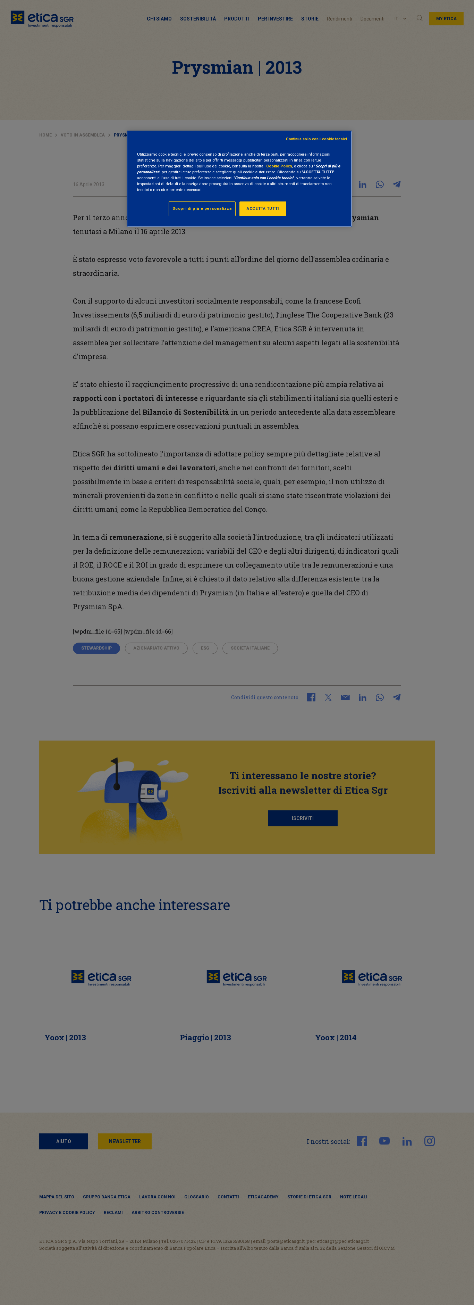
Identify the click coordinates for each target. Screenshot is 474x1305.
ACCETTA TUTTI (263, 208)
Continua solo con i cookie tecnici (316, 139)
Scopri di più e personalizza (202, 208)
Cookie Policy (279, 166)
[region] (239, 179)
